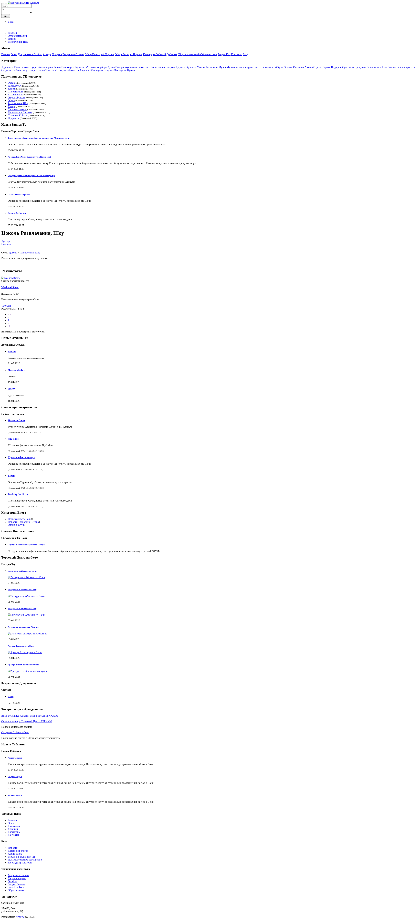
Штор (10, 696)
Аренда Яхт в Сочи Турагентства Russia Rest (29, 157)
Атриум (20, 916)
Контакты (236, 54)
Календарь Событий (154, 54)
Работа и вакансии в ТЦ (21, 856)
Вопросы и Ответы (73, 54)
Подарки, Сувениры (342, 67)
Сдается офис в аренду (19, 194)
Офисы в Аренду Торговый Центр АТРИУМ (26, 721)
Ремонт (392, 67)
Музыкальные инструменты (242, 67)
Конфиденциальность (20, 862)
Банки (57, 67)
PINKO (11, 389)
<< (9, 314)
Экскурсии (120, 70)
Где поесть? (81, 67)
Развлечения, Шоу (377, 67)
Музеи (222, 67)
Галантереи (67, 67)
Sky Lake (13, 438)
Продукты (360, 67)
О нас (14, 54)
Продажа (57, 54)
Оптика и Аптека (303, 67)
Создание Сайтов (11, 70)
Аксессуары (31, 67)
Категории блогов (18, 850)
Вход (10, 21)
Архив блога (15, 853)
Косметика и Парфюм (163, 67)
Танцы (41, 70)
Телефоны (62, 70)
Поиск (6, 16)
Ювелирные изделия (102, 70)
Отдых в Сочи (16, 524)
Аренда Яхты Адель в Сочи (21, 646)
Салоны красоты (406, 67)
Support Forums (16, 884)
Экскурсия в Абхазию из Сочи (22, 589)
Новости (13, 847)
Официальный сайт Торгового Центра (26, 544)
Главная (12, 32)
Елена (11, 475)
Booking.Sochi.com (17, 213)
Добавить (172, 54)
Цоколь (13, 252)
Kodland (12, 351)
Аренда (47, 54)
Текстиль (50, 70)
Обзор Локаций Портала (128, 54)
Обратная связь (208, 54)
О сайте (12, 881)
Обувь (279, 67)
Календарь (14, 832)
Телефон (6, 305)
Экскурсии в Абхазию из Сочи (22, 571)
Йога (147, 67)
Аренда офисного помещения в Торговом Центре (31, 175)
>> (9, 326)
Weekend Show (10, 287)
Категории (14, 826)
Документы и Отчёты (30, 54)
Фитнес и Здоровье (79, 70)
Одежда (288, 67)
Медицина (212, 67)
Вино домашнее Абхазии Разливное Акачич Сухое (29, 715)
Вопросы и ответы (18, 875)
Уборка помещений (189, 54)
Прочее (131, 70)
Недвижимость (267, 67)
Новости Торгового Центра (23, 522)
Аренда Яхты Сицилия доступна (23, 664)
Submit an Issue (16, 887)
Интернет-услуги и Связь (129, 67)
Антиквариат (45, 67)
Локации (13, 829)
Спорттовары (29, 70)
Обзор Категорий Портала (99, 54)
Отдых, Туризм (321, 67)
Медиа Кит (224, 54)
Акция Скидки (15, 758)
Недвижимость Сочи (19, 519)
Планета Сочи (16, 420)
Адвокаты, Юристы (12, 67)
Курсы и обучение (186, 67)
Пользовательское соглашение (25, 859)
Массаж (201, 67)
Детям (111, 67)
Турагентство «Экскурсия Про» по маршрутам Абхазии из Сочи (38, 138)
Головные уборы (97, 67)
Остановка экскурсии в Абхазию (23, 627)
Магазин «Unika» (16, 370)
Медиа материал (17, 878)
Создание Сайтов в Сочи (15, 732)
